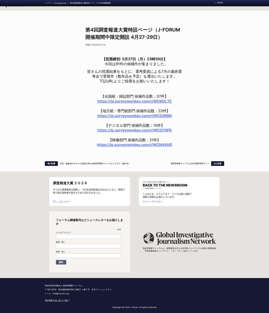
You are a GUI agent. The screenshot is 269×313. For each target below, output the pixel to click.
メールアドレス (63, 232)
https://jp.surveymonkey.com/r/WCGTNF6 (134, 130)
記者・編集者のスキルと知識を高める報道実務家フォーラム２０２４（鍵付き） (95, 163)
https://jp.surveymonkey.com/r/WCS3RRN (134, 116)
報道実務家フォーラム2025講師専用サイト (190, 163)
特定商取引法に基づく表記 (56, 300)
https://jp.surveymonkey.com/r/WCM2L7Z (134, 101)
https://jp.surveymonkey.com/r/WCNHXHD (134, 145)
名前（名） (61, 251)
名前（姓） (61, 242)
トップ (47, 3)
